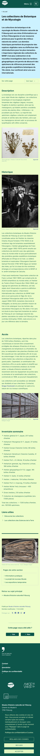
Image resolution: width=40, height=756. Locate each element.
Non (28, 634)
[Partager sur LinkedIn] (18, 613)
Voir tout (29, 81)
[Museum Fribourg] (11, 685)
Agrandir (35, 159)
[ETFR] (20, 651)
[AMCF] (29, 685)
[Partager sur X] (12, 613)
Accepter (19, 751)
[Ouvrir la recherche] (36, 4)
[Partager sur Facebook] (15, 613)
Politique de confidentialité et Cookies (19, 732)
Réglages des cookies (19, 739)
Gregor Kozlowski (8, 386)
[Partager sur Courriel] (24, 613)
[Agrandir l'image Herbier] (20, 550)
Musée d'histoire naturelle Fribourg (19, 606)
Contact (5, 664)
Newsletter (6, 667)
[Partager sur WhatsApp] (21, 613)
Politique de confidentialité (12, 671)
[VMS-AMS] (11, 696)
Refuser (19, 745)
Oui (13, 634)
